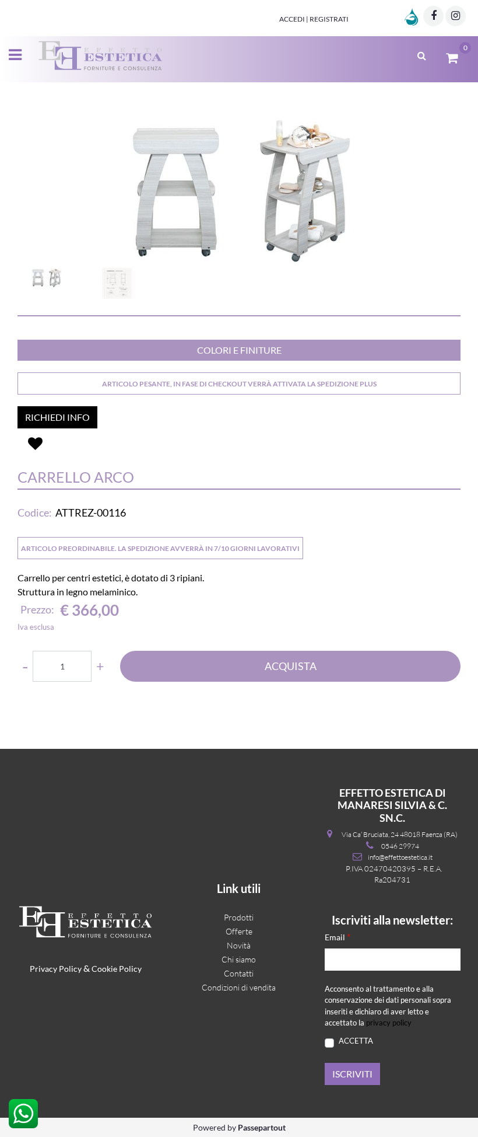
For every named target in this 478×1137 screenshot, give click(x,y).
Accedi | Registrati (314, 19)
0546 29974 (400, 846)
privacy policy (389, 1022)
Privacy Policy (56, 969)
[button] (239, 190)
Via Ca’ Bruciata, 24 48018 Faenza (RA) (400, 834)
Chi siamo (239, 959)
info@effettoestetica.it (400, 857)
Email (337, 936)
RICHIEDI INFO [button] (57, 417)
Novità (239, 945)
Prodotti (239, 917)
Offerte (239, 931)
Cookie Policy (117, 969)
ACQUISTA (291, 666)
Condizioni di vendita (239, 987)
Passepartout (262, 1127)
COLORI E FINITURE (239, 349)
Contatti (239, 973)
